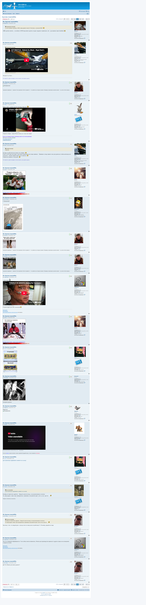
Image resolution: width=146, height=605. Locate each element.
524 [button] (75, 19)
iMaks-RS (76, 30)
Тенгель (75, 496)
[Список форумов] (10, 6)
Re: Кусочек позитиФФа (10, 21)
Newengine (76, 376)
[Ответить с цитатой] (71, 22)
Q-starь (75, 179)
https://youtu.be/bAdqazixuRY (10, 72)
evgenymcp (76, 287)
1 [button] (68, 19)
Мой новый (5, 310)
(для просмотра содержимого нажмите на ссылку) (14, 460)
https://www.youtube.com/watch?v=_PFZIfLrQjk (11, 132)
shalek (75, 114)
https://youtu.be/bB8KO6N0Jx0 (8, 305)
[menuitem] (4, 11)
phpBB (43, 592)
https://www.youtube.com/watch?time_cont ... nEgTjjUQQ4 (13, 450)
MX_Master (76, 526)
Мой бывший (5, 311)
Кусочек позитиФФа (9, 17)
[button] (64, 19)
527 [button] (83, 19)
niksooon (76, 92)
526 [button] (80, 19)
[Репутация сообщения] (69, 22)
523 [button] (72, 19)
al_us (75, 357)
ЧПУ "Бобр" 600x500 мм (7, 138)
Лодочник (76, 411)
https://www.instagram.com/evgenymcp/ (10, 312)
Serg (75, 54)
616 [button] (87, 19)
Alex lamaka (76, 209)
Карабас (76, 434)
